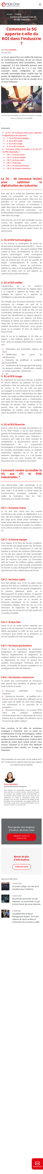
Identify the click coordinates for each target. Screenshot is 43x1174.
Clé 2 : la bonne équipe (16, 157)
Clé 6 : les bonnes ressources (19, 168)
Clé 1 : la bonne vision (16, 154)
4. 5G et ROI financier (16, 146)
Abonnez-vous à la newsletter (21, 837)
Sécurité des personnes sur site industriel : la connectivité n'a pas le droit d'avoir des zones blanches (26, 901)
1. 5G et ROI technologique (18, 138)
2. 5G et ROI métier (15, 141)
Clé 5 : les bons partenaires (18, 165)
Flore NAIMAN (10, 50)
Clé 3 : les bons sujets (15, 160)
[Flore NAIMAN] (9, 777)
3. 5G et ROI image (14, 143)
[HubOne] (10, 4)
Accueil (9, 14)
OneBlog (18, 14)
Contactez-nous (21, 867)
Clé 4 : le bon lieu (14, 163)
